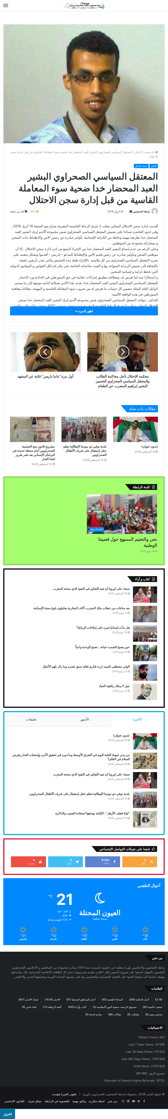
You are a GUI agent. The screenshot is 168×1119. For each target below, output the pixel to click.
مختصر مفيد (153, 1014)
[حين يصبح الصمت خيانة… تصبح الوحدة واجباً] (145, 653)
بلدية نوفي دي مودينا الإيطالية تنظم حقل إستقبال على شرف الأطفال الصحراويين (85, 450)
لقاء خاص (29, 1007)
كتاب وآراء (77, 1007)
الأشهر (84, 719)
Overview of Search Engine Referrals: (130, 1080)
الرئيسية (149, 152)
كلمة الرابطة (52, 1007)
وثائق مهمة (79, 1101)
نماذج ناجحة (93, 1014)
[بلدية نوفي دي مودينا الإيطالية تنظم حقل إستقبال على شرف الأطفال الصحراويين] (83, 429)
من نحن (112, 1101)
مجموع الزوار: (156, 1073)
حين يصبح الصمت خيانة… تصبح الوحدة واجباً (102, 647)
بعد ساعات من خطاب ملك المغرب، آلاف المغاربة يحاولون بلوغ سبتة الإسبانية (81, 608)
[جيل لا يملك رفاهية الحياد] (145, 692)
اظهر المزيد (85, 311)
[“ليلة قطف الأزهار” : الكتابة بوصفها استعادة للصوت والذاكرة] (145, 819)
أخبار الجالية (139, 999)
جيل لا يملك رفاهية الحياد (114, 686)
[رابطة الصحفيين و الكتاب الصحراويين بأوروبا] (84, 5)
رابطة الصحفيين (141, 211)
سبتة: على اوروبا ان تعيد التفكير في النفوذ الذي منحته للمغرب (91, 588)
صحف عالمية (152, 1007)
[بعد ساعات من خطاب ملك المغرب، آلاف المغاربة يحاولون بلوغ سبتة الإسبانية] (145, 614)
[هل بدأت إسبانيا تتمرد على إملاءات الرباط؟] (145, 633)
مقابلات (133, 1014)
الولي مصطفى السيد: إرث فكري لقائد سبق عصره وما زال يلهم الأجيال (86, 666)
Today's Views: (148, 1037)
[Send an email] (131, 211)
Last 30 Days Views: (140, 1051)
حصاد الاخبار (141, 166)
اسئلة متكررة (97, 1101)
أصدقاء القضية (112, 999)
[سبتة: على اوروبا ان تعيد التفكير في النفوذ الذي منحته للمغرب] (145, 594)
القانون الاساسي (14, 1101)
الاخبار (138, 152)
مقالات (114, 1014)
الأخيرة (137, 719)
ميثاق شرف (35, 1101)
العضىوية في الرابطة (57, 1101)
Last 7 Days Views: (142, 1044)
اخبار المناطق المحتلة (80, 999)
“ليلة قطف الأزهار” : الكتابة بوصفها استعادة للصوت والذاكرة (92, 813)
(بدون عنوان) (149, 446)
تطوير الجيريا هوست (64, 1094)
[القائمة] (5, 5)
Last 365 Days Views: (136, 1059)
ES (158, 999)
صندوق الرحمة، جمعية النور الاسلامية (114, 1007)
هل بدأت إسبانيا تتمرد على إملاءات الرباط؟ (103, 627)
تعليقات (31, 719)
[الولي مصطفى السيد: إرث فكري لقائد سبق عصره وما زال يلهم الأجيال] (145, 672)
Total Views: (142, 1066)
